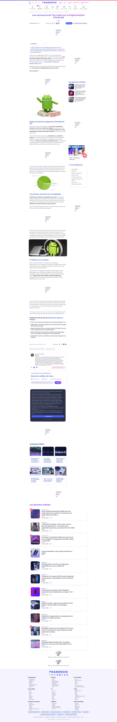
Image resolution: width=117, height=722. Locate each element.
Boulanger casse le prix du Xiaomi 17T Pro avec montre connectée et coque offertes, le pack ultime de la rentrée (57, 630)
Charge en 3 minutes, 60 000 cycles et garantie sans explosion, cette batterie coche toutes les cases (58, 578)
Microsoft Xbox (55, 682)
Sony (53, 696)
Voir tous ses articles (58, 367)
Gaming (53, 677)
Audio (75, 689)
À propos (46, 717)
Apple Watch (32, 704)
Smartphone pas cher (76, 177)
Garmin (30, 706)
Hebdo (45, 379)
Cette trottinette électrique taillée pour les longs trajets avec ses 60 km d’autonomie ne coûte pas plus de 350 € (57, 513)
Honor (76, 683)
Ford (30, 693)
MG (30, 695)
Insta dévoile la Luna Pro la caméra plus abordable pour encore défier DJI (55, 565)
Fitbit (30, 705)
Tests (65, 2)
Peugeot (31, 696)
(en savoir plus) (56, 404)
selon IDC (32, 133)
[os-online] (36, 367)
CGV (82, 717)
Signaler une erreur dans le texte (37, 344)
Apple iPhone (32, 679)
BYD (30, 691)
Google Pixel (31, 680)
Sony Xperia (31, 685)
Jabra (76, 692)
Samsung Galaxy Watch (34, 708)
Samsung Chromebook (80, 686)
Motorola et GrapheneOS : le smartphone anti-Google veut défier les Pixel (57, 617)
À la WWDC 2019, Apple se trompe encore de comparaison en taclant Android (48, 460)
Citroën (30, 692)
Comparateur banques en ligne (48, 714)
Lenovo (76, 682)
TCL (53, 697)
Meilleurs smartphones (77, 173)
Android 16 (85, 712)
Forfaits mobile (75, 175)
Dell (76, 681)
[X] (50, 675)
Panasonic (54, 692)
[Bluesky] (67, 675)
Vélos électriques (79, 701)
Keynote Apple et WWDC (37, 349)
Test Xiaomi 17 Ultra (76, 712)
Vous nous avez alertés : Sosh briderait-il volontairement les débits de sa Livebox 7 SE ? (57, 591)
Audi (30, 690)
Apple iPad (54, 703)
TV (51, 689)
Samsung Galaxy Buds (79, 696)
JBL (75, 693)
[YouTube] (60, 675)
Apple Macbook (78, 680)
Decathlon (77, 704)
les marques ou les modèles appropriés (40, 208)
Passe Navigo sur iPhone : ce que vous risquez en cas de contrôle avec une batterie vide (80, 99)
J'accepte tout (48, 416)
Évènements (51, 349)
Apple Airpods (78, 690)
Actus (60, 2)
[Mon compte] (39, 2)
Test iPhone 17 (66, 712)
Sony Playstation (55, 685)
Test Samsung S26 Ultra (71, 714)
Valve (53, 686)
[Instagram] (52, 675)
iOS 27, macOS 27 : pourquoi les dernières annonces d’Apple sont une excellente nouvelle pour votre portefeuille (47, 332)
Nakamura (77, 707)
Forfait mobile (85, 2)
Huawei (30, 681)
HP (75, 684)
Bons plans (76, 2)
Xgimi (53, 698)
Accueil (31, 12)
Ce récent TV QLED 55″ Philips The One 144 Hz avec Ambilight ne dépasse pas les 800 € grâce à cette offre (58, 539)
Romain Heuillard (39, 354)
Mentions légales (38, 717)
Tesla (30, 698)
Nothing (76, 695)
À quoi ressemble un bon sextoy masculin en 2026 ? (57, 552)
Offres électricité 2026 (76, 184)
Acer (76, 679)
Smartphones (32, 677)
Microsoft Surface (78, 685)
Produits (44, 522)
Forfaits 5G (74, 171)
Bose (76, 691)
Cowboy (76, 703)
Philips (53, 693)
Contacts (52, 717)
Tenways (76, 708)
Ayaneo (53, 680)
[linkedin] (34, 367)
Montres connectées (34, 701)
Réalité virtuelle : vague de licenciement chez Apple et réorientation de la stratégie (80, 86)
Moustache (77, 706)
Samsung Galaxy (32, 684)
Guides (70, 2)
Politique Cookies (61, 717)
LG (52, 691)
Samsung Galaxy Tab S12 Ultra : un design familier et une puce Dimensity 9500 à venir (57, 643)
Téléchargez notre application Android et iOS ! (42, 312)
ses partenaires (41, 409)
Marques (36, 12)
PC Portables (77, 677)
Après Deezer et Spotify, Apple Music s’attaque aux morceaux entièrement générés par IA (80, 93)
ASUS (53, 679)
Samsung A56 (75, 169)
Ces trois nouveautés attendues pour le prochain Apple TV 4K (48, 322)
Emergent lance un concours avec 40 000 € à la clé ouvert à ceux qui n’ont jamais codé (35, 460)
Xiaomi (30, 686)
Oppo (30, 683)
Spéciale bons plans (56, 379)
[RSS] (57, 675)
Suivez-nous (69, 23)
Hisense (53, 690)
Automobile (31, 689)
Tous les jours (35, 379)
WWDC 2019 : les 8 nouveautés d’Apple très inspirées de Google (60, 460)
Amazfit (30, 703)
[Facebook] (55, 675)
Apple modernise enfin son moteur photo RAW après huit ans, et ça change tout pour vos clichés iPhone (48, 329)
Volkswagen (31, 699)
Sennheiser (77, 697)
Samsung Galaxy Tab (56, 707)
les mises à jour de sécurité (44, 168)
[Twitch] (62, 675)
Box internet (74, 182)
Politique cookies (38, 413)
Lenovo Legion (55, 681)
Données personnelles (74, 717)
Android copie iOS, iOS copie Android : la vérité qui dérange (59, 480)
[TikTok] (65, 675)
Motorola (31, 682)
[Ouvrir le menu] (30, 2)
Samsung (54, 695)
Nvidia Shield (55, 684)
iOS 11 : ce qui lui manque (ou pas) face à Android (48, 480)
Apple (40, 12)
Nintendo (54, 683)
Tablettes (53, 701)
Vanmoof (77, 709)
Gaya (76, 705)
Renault (30, 697)
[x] (31, 367)
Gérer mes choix (48, 419)
